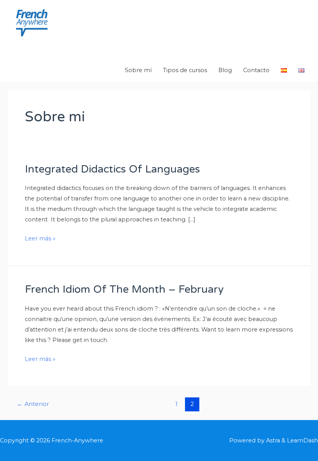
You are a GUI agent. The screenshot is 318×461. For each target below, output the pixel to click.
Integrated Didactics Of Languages (112, 169)
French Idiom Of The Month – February (124, 289)
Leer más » (40, 237)
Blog (225, 70)
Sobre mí (138, 70)
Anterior (33, 403)
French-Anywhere (61, 45)
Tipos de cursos (185, 70)
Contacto (256, 70)
